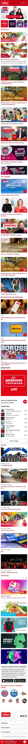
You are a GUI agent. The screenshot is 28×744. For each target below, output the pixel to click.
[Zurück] (23, 578)
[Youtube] (21, 716)
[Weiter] (26, 578)
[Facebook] (23, 716)
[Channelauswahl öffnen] (23, 3)
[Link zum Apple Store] (7, 681)
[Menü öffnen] (26, 3)
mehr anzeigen (14, 441)
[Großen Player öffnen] (21, 742)
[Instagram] (26, 716)
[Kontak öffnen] (21, 3)
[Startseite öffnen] (5, 3)
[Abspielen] (24, 741)
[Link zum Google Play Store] (20, 681)
